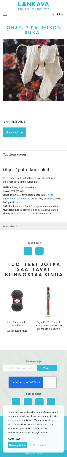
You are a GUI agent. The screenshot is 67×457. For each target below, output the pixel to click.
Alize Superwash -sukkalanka (17, 323)
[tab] (33, 154)
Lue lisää (42, 445)
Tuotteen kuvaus (14, 154)
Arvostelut (10, 226)
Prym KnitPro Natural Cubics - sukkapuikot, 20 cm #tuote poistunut (48, 325)
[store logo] (33, 6)
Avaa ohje (14, 132)
